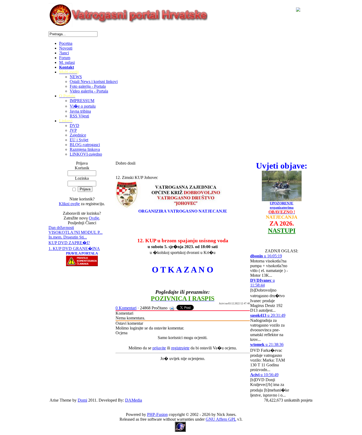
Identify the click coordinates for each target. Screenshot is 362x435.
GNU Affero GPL (221, 419)
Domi (82, 400)
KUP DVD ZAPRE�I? (69, 242)
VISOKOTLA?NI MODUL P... (75, 232)
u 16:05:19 (266, 256)
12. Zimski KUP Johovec (137, 177)
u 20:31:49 (267, 315)
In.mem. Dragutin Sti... (67, 237)
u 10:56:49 (264, 374)
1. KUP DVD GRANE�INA (74, 248)
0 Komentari (126, 308)
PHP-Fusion (157, 414)
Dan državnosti (61, 227)
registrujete (180, 348)
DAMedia (133, 400)
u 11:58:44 (262, 282)
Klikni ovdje (69, 203)
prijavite (159, 348)
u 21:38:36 (267, 344)
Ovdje (94, 218)
